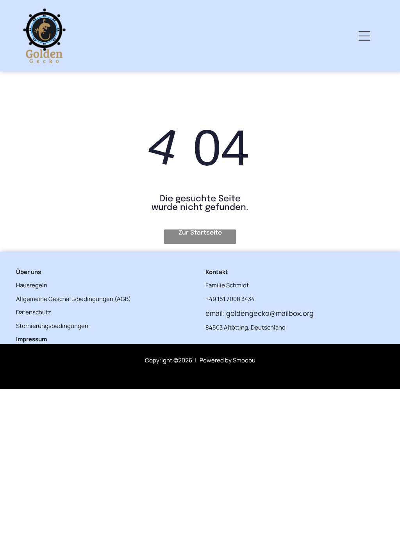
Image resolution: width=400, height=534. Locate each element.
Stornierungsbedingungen (52, 326)
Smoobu (244, 360)
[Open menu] (364, 36)
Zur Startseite (200, 232)
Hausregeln (31, 285)
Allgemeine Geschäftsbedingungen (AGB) (73, 299)
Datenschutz (33, 312)
